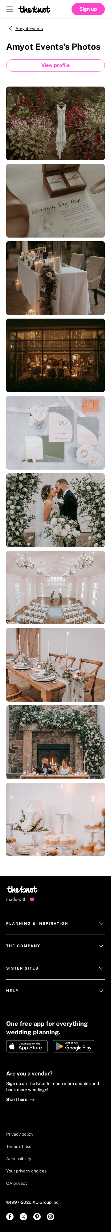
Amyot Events (29, 28)
